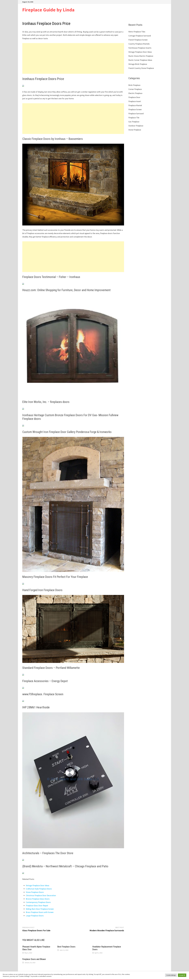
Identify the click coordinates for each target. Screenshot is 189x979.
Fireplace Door (134, 97)
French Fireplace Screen (138, 39)
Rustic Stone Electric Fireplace (140, 56)
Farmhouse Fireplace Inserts (139, 48)
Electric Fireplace (135, 93)
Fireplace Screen (135, 109)
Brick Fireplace (134, 85)
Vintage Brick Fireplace (137, 64)
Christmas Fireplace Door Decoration (41, 895)
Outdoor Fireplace (135, 125)
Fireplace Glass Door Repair (37, 905)
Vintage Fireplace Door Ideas (37, 885)
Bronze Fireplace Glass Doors (38, 899)
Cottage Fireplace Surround (139, 35)
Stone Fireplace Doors (35, 892)
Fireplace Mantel (135, 105)
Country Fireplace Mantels (139, 44)
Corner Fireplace (135, 89)
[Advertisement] (73, 58)
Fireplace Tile (133, 117)
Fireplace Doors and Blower (34, 959)
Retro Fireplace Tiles (136, 31)
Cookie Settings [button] (171, 975)
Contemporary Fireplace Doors (38, 902)
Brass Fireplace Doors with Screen (39, 912)
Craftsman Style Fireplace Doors (39, 888)
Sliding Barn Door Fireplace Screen (40, 909)
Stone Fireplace (134, 129)
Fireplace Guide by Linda (48, 10)
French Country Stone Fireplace (141, 68)
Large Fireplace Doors (35, 915)
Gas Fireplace (133, 121)
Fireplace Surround (136, 113)
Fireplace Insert (134, 101)
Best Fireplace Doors (66, 946)
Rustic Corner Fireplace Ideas (140, 60)
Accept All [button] (182, 975)
